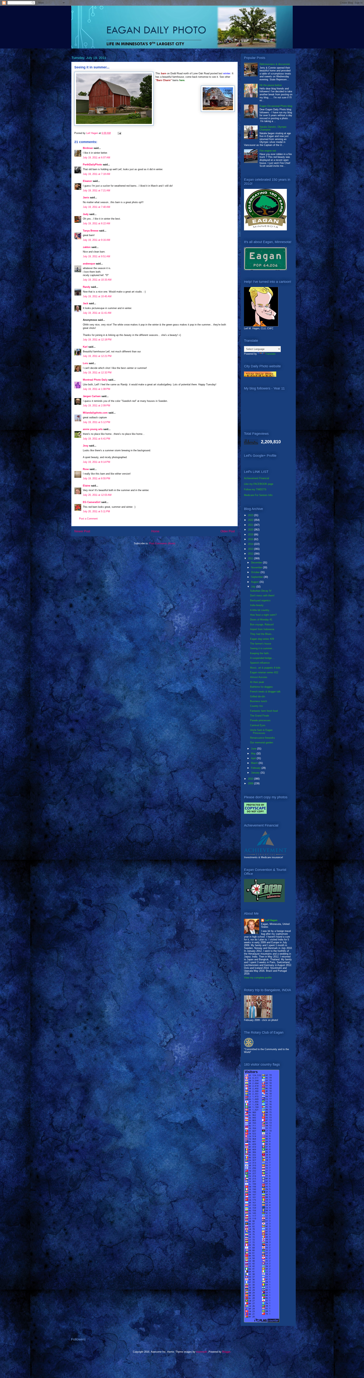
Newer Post (82, 531)
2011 (251, 558)
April (254, 758)
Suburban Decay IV (260, 590)
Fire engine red (268, 150)
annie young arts (93, 429)
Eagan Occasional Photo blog (276, 106)
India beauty (257, 605)
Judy (86, 214)
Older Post (227, 531)
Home (155, 531)
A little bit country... (260, 610)
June (254, 748)
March (255, 763)
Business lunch (258, 701)
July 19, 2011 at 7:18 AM (96, 174)
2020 (251, 529)
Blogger (226, 1351)
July (253, 586)
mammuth (201, 1351)
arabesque (89, 263)
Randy (86, 286)
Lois (85, 363)
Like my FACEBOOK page (258, 484)
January (255, 772)
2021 (251, 524)
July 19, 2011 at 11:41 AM (97, 312)
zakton (87, 247)
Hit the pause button (271, 85)
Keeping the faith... (260, 653)
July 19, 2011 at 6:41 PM (96, 438)
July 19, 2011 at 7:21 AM (96, 190)
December (257, 562)
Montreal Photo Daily (95, 379)
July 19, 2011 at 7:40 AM (96, 207)
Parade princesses (260, 720)
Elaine (86, 485)
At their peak (257, 682)
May (254, 753)
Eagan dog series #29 (262, 638)
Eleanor (87, 181)
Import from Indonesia (262, 629)
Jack (85, 303)
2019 (251, 534)
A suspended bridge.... (262, 658)
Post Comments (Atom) (162, 543)
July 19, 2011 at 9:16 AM (96, 240)
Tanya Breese (90, 230)
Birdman (88, 148)
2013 (251, 548)
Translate (270, 353)
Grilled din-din (257, 696)
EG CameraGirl (91, 502)
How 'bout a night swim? (263, 614)
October (255, 572)
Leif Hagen (271, 920)
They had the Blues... (262, 634)
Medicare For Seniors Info (258, 495)
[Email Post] (119, 133)
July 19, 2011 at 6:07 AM (96, 157)
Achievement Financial (256, 478)
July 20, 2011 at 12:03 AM (97, 494)
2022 (251, 520)
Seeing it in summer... (262, 648)
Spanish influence (260, 662)
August (255, 581)
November (257, 567)
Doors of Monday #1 (261, 619)
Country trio (256, 706)
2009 (251, 783)
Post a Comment (88, 518)
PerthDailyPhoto (92, 164)
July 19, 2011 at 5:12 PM (96, 422)
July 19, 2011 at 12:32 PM (97, 372)
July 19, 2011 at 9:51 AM (96, 256)
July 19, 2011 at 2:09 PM (96, 405)
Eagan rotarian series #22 (264, 672)
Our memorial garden (261, 742)
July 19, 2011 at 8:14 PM (96, 462)
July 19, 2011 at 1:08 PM (96, 389)
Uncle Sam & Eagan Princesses (261, 731)
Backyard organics (260, 600)
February (256, 767)
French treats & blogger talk (265, 691)
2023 (251, 515)
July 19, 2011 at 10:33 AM (97, 279)
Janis (86, 197)
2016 (251, 539)
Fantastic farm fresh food (264, 710)
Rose (86, 469)
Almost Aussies (258, 677)
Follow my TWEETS (255, 489)
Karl (85, 346)
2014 (251, 544)
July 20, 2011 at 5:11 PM (96, 511)
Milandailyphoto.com (95, 412)
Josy (85, 445)
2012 (251, 553)
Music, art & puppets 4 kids (265, 667)
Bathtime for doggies (261, 686)
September (257, 577)
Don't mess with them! (262, 595)
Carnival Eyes (257, 725)
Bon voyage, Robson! (262, 624)
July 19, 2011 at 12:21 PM (97, 356)
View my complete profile (258, 977)
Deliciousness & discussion (275, 64)
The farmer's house (260, 643)
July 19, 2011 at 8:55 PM (96, 478)
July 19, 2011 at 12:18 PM (97, 339)
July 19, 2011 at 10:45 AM (97, 296)
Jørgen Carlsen (92, 396)
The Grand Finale (259, 715)
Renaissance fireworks (262, 737)
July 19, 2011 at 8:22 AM (96, 223)
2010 (251, 778)
